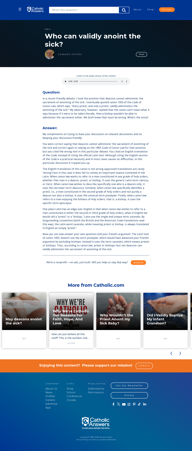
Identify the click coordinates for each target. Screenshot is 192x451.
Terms (78, 440)
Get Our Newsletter (129, 385)
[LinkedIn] (144, 404)
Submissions (96, 388)
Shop (150, 9)
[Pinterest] (134, 404)
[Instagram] (129, 404)
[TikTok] (139, 404)
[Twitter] (118, 404)
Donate (167, 9)
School (71, 392)
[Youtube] (123, 404)
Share (141, 54)
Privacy (85, 440)
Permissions (96, 392)
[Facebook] (113, 404)
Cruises (71, 400)
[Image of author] (50, 54)
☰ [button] (20, 9)
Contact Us (94, 440)
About (138, 9)
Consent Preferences (108, 440)
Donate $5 (138, 262)
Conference (74, 396)
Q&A (48, 29)
